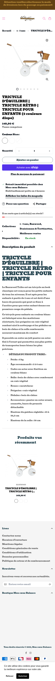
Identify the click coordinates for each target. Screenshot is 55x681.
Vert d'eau (19, 140)
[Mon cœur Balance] (27, 18)
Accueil (6, 30)
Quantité (7, 151)
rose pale (12, 140)
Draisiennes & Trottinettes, (36, 228)
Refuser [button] (9, 676)
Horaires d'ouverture (14, 540)
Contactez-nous (11, 535)
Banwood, (36, 224)
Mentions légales (12, 544)
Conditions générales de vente (20, 548)
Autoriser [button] (22, 676)
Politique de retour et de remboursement (26, 561)
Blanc (5, 140)
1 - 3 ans (21, 30)
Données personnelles (15, 556)
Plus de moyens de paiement (27, 174)
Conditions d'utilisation (16, 552)
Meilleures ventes (30, 233)
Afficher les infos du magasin (24, 196)
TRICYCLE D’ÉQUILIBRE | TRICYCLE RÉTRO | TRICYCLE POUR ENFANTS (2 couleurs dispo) (21, 490)
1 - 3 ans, (24, 224)
